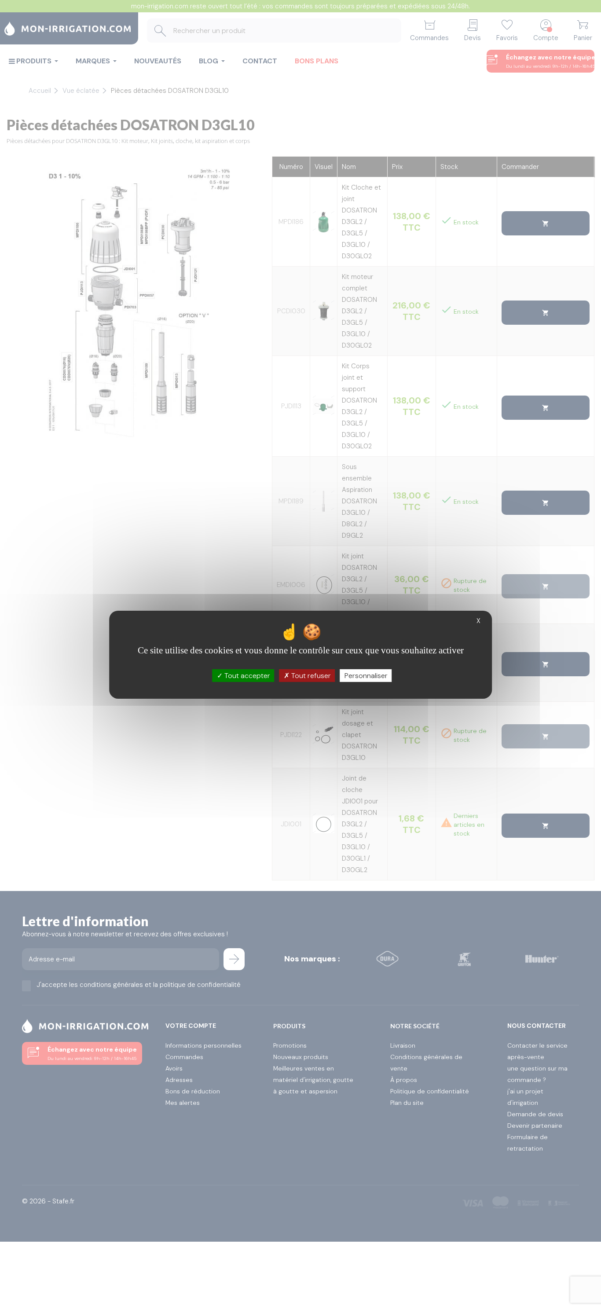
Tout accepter (246, 675)
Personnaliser (366, 675)
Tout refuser (310, 675)
